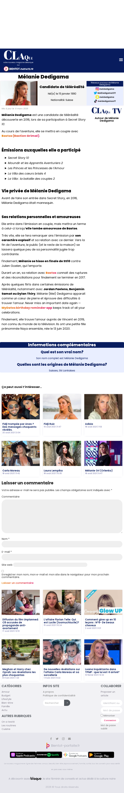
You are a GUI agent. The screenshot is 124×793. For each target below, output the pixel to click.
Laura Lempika (53, 470)
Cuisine (6, 729)
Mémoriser (109, 715)
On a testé (8, 721)
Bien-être (7, 702)
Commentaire (11, 496)
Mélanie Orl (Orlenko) (99, 470)
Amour (6, 691)
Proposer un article (108, 693)
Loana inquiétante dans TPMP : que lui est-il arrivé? (102, 671)
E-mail (7, 552)
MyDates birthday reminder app (27, 308)
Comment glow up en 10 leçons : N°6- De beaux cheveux (100, 622)
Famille (6, 706)
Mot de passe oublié (108, 727)
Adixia (89, 424)
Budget (6, 695)
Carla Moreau (11, 470)
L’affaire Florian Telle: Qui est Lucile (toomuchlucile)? (61, 621)
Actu (4, 710)
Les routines (9, 725)
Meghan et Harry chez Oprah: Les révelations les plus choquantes (19, 672)
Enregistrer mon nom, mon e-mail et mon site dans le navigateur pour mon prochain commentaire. (55, 575)
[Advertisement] (62, 24)
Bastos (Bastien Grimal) (20, 136)
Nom (6, 539)
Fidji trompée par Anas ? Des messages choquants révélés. (19, 426)
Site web (7, 565)
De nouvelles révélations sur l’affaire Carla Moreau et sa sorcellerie (62, 672)
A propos (48, 691)
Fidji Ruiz (49, 424)
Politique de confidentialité (59, 695)
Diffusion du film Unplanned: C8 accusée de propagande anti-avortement (20, 624)
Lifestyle (6, 699)
